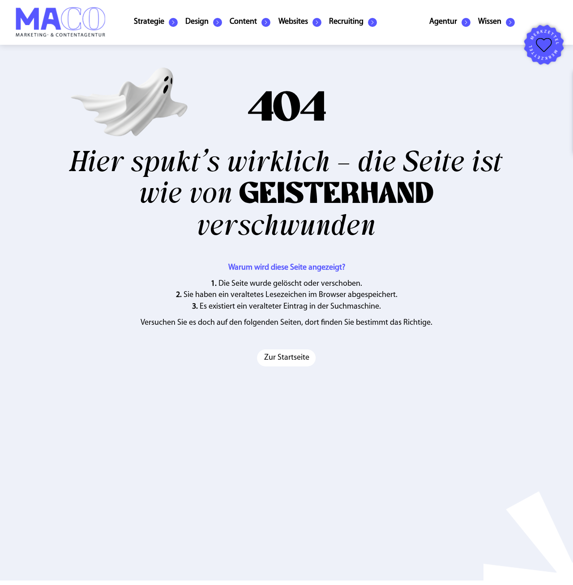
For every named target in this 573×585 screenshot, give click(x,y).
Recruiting (346, 22)
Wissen (489, 22)
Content (243, 22)
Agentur (443, 22)
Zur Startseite (286, 358)
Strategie (149, 22)
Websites (293, 22)
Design (197, 22)
